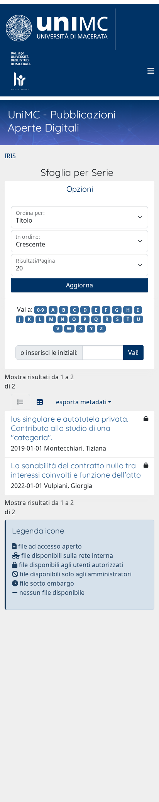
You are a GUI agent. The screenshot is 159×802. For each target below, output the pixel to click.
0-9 (40, 310)
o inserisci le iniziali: (49, 352)
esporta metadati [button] (81, 402)
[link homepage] (60, 29)
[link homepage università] (21, 71)
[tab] (20, 402)
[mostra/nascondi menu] (150, 71)
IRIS (10, 156)
